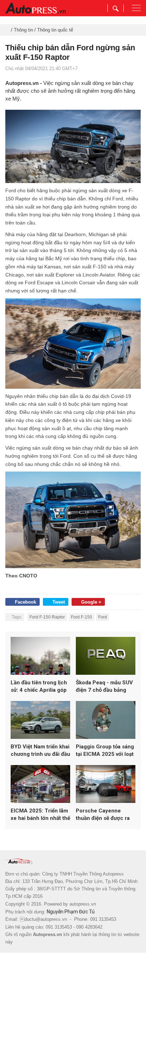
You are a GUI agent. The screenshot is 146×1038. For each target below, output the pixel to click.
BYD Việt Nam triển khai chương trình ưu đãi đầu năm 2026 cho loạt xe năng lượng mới (40, 750)
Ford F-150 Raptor (47, 617)
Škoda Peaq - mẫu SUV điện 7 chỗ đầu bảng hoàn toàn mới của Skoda (104, 686)
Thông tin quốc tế (55, 30)
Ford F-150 (81, 617)
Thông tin (23, 30)
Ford (102, 617)
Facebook (25, 602)
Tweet (58, 602)
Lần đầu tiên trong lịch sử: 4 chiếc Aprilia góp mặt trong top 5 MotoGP (39, 686)
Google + (91, 602)
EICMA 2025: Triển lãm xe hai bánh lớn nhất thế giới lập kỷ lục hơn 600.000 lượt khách (40, 815)
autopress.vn (82, 904)
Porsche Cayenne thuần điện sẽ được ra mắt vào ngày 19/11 (103, 815)
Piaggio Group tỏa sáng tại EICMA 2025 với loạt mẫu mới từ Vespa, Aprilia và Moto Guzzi (105, 750)
